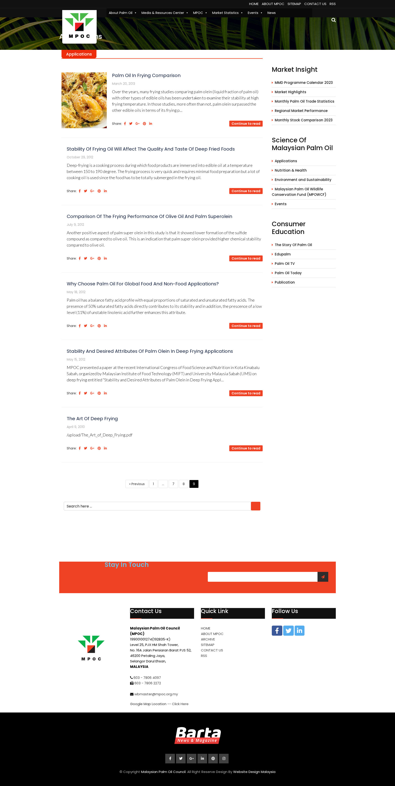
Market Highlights (290, 92)
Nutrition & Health (291, 170)
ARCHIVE (208, 639)
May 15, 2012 (76, 359)
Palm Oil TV (285, 263)
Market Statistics (225, 13)
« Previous (137, 484)
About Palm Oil (120, 13)
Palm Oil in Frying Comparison (146, 75)
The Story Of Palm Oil (293, 244)
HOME (254, 3)
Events (253, 13)
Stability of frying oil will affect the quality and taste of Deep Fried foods (151, 149)
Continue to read (246, 123)
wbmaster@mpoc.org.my (156, 694)
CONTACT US (315, 3)
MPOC (198, 13)
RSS (333, 3)
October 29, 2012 (80, 157)
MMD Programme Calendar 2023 (304, 82)
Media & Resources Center (162, 13)
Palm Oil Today (288, 273)
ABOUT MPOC (273, 3)
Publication (285, 282)
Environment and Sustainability (303, 179)
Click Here (180, 703)
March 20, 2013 (123, 83)
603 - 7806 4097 (147, 677)
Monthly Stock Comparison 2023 (304, 120)
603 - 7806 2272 (147, 683)
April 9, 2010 (76, 427)
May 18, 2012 (76, 292)
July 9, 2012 (75, 224)
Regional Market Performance (301, 110)
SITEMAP (294, 3)
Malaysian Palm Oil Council (163, 771)
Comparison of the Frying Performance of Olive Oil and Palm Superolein (149, 216)
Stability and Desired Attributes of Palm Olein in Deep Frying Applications (150, 351)
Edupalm (283, 254)
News (271, 13)
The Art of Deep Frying (92, 418)
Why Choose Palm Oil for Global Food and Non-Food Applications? (143, 284)
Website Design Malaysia (254, 771)
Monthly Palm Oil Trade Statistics (304, 101)
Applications (286, 161)
